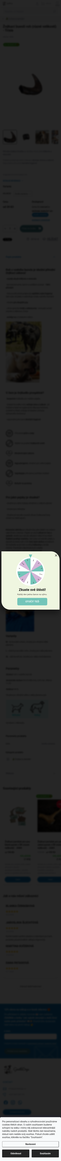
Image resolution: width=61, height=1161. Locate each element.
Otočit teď (32, 601)
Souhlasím (45, 1153)
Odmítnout (15, 1153)
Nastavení (30, 1144)
